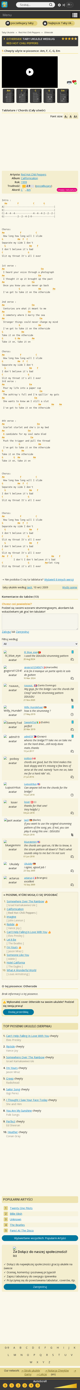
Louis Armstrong (18, 974)
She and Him (14, 1104)
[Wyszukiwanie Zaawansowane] (59, 5)
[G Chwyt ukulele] (49, 96)
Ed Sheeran (13, 1125)
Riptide (11, 924)
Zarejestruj (22, 631)
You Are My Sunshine (19, 1110)
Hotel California (16, 962)
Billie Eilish (16, 1213)
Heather (13, 1132)
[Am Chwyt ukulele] (9, 96)
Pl (69, 4)
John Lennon (15, 920)
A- (66, 116)
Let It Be (11, 939)
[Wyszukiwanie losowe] (63, 5)
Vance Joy (14, 928)
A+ (75, 116)
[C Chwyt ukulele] (36, 96)
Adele (11, 959)
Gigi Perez (12, 1093)
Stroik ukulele (32, 1370)
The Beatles (15, 943)
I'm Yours (12, 947)
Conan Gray (13, 1136)
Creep (10, 1078)
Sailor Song (13, 1089)
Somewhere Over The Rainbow (25, 901)
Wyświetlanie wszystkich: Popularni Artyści (40, 1238)
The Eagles (14, 966)
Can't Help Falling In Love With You (27, 932)
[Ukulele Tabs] (4, 4)
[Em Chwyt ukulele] (63, 96)
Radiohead (12, 1082)
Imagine (11, 916)
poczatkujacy (43, 186)
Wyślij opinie (69, 587)
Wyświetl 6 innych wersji (59, 579)
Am (29, 190)
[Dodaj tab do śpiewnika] (75, 82)
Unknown (15, 1219)
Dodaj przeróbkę (18, 1012)
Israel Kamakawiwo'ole (22, 905)
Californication (15, 909)
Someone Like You (18, 955)
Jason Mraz (15, 951)
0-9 (7, 1347)
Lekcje (43, 1374)
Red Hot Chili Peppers (22, 43)
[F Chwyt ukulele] (22, 96)
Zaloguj (6, 631)
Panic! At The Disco (22, 1230)
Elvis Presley (15, 935)
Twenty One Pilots (21, 1208)
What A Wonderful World (21, 970)
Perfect (10, 1121)
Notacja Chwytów (58, 1370)
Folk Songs (13, 1114)
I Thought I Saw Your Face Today (26, 1100)
